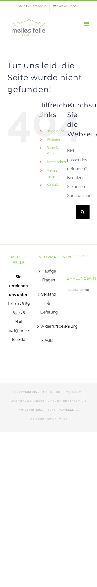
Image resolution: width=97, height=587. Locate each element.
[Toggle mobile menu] (87, 23)
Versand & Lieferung (48, 303)
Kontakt (53, 185)
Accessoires (56, 162)
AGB (49, 340)
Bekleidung (56, 131)
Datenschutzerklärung (27, 400)
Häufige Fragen (49, 275)
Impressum (72, 391)
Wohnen (53, 139)
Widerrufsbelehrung (48, 326)
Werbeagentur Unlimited (48, 418)
